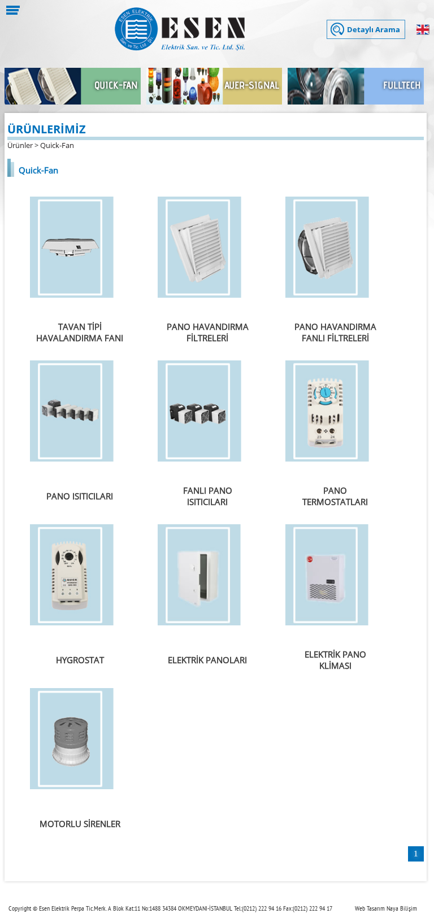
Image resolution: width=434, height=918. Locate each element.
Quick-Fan (57, 145)
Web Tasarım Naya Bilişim (386, 908)
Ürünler (20, 145)
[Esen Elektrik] (180, 47)
